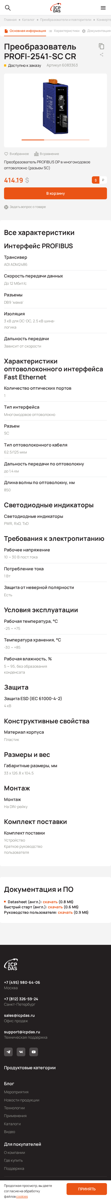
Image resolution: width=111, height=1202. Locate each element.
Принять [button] (87, 1188)
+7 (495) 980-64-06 (22, 982)
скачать (50, 901)
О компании (14, 1152)
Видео (9, 1131)
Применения (15, 1115)
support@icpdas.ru (22, 1031)
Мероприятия (16, 1091)
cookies (22, 1196)
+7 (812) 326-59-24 (21, 998)
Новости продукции (21, 1099)
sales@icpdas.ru (19, 1015)
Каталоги (12, 1123)
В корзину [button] (55, 193)
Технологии (14, 1107)
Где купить (13, 1160)
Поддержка (14, 1168)
